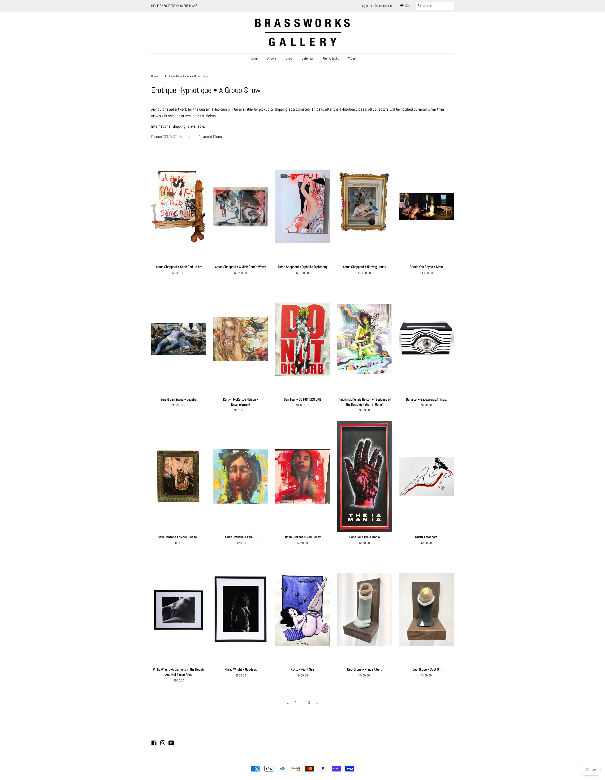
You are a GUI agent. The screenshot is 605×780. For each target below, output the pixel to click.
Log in (364, 6)
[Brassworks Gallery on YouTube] (171, 744)
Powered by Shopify (326, 760)
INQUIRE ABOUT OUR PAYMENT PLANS (174, 6)
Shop (288, 58)
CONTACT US (172, 136)
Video (352, 58)
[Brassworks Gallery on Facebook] (154, 744)
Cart (408, 6)
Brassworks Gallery (301, 760)
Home (254, 58)
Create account (383, 6)
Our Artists (331, 58)
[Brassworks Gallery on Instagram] (162, 744)
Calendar (308, 58)
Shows (271, 58)
